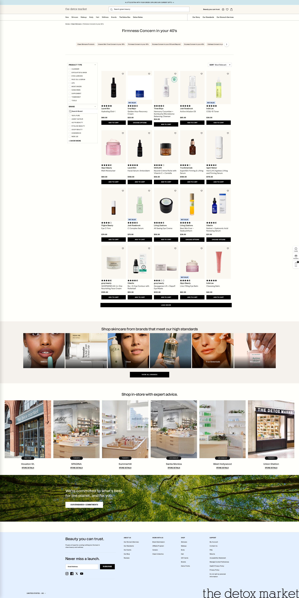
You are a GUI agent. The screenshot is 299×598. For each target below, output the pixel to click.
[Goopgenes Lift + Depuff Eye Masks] (166, 262)
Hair (97, 17)
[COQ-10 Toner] (218, 87)
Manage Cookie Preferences (219, 562)
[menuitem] (83, 69)
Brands (114, 17)
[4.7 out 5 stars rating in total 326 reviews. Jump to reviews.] (159, 105)
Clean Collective (158, 554)
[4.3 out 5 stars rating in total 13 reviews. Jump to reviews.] (212, 222)
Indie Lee (75, 136)
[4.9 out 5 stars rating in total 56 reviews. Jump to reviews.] (133, 165)
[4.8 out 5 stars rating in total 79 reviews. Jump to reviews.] (107, 105)
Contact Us (213, 546)
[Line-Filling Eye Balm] (192, 262)
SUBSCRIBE (107, 566)
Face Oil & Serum (78, 79)
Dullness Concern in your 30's (218, 44)
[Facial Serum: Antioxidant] (140, 147)
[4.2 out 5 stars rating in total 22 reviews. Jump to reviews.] (107, 222)
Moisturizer (77, 86)
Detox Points (185, 566)
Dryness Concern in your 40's (194, 44)
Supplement (76, 93)
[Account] (223, 9)
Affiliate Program (158, 546)
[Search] (111, 9)
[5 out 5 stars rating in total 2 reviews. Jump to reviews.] (212, 280)
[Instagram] (66, 573)
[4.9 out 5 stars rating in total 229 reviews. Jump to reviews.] (185, 222)
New (67, 17)
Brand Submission (158, 542)
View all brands (149, 374)
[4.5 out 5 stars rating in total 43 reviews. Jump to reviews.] (133, 222)
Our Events (127, 550)
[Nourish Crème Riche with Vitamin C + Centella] (166, 147)
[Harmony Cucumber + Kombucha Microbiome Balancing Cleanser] (166, 87)
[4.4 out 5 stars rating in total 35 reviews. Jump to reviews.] (185, 280)
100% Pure (76, 115)
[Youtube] (81, 573)
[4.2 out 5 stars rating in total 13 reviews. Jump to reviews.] (159, 165)
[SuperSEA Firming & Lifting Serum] (192, 147)
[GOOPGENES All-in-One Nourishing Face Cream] (113, 262)
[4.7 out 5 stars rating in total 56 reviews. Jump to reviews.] (107, 280)
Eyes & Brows (77, 76)
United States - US (35, 593)
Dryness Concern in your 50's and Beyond (166, 44)
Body (91, 17)
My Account (214, 542)
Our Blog (127, 554)
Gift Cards (184, 558)
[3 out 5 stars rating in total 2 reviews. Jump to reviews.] (159, 280)
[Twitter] (76, 573)
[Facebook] (71, 573)
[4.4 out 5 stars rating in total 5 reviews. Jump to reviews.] (212, 165)
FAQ (211, 550)
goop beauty (77, 129)
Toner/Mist (76, 97)
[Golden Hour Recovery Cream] (140, 87)
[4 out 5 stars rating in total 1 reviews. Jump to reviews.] (185, 165)
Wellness (105, 17)
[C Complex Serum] (140, 204)
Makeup (84, 17)
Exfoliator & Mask (79, 72)
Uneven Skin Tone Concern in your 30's (111, 44)
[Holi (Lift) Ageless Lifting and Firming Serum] (218, 147)
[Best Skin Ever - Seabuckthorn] (192, 204)
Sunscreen (76, 90)
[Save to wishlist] (123, 74)
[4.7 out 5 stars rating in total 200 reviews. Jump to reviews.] (133, 105)
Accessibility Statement (218, 558)
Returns (212, 554)
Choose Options (140, 123)
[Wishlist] (227, 9)
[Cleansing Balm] (218, 262)
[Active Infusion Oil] (192, 87)
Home (67, 24)
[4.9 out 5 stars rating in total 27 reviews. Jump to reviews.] (185, 105)
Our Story (196, 17)
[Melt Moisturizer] (113, 147)
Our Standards (208, 17)
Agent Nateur (77, 119)
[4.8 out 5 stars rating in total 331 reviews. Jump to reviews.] (212, 105)
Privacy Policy (214, 570)
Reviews (126, 558)
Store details (28, 468)
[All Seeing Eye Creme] (166, 204)
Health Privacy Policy (217, 566)
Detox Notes (138, 17)
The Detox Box (124, 17)
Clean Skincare (76, 24)
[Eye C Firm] (113, 204)
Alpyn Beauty (77, 122)
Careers (155, 550)
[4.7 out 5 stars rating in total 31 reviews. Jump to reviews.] (159, 222)
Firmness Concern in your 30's (138, 44)
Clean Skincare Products (85, 44)
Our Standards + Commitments (84, 505)
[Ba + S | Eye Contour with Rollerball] (140, 262)
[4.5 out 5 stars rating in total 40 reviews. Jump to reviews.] (133, 280)
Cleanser (75, 69)
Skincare (74, 17)
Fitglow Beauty (78, 126)
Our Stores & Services (225, 17)
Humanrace (76, 133)
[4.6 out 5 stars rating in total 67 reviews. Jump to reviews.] (107, 165)
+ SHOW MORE (75, 141)
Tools (74, 100)
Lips (73, 83)
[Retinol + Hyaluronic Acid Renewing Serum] (218, 204)
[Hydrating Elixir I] (113, 87)
